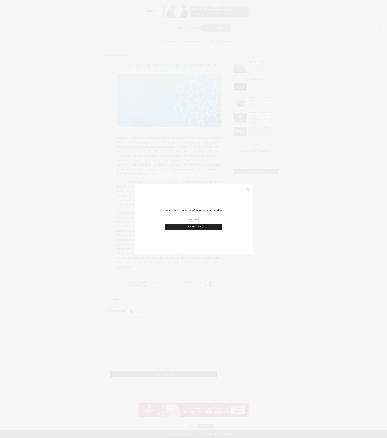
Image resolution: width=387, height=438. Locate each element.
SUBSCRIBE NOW (193, 227)
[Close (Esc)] (248, 189)
